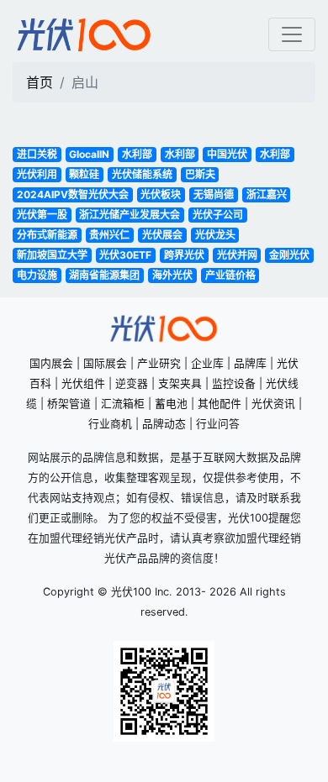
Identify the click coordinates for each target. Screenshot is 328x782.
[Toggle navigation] (291, 34)
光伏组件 (83, 383)
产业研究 (159, 363)
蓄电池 (171, 403)
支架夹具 (180, 383)
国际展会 (105, 363)
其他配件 (219, 403)
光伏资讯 (273, 403)
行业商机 (110, 423)
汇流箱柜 (123, 403)
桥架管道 (69, 403)
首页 (39, 82)
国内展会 (51, 363)
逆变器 (131, 383)
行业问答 (218, 423)
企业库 (207, 363)
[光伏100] (84, 34)
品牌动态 (164, 423)
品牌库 (250, 363)
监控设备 (234, 383)
